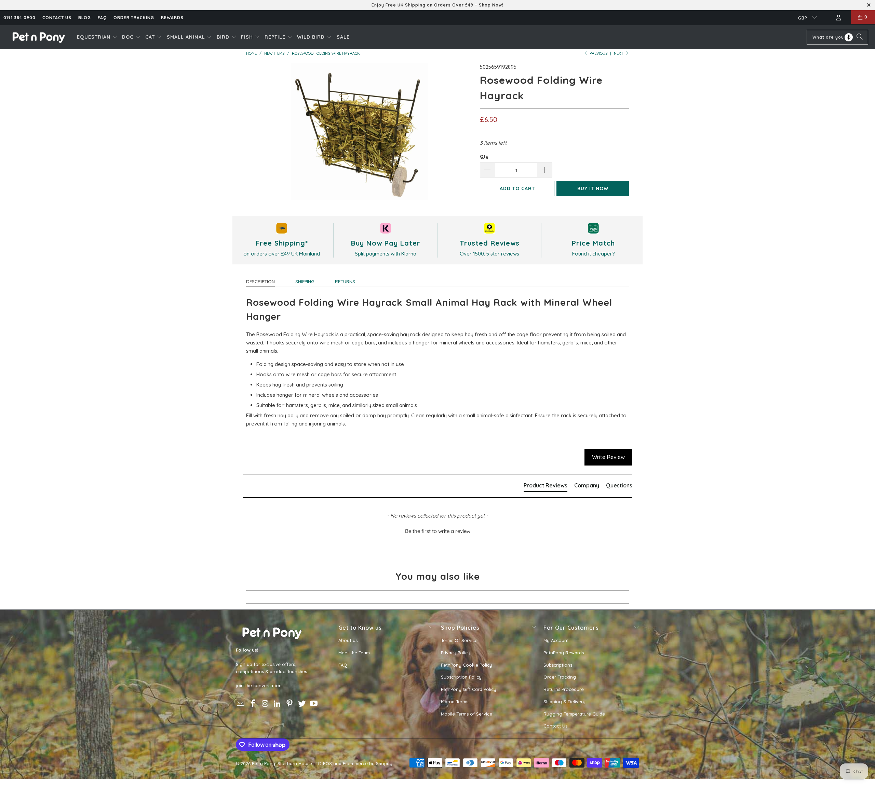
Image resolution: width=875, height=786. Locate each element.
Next (619, 53)
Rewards (172, 17)
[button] (97, 37)
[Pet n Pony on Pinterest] (290, 703)
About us (348, 640)
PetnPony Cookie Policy (466, 665)
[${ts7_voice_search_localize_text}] (849, 37)
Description (260, 281)
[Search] (859, 37)
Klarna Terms (454, 701)
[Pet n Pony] (38, 37)
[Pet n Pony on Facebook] (253, 703)
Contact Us (555, 726)
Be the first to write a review (437, 531)
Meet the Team (354, 652)
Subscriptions (557, 665)
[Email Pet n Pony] (241, 703)
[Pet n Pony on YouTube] (314, 703)
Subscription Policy (461, 677)
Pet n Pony (263, 763)
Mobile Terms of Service (466, 714)
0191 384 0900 (19, 17)
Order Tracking (133, 17)
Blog (84, 17)
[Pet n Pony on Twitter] (302, 703)
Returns (345, 281)
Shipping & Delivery (564, 701)
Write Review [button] (608, 457)
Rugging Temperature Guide (574, 714)
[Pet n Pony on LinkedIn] (277, 703)
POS (327, 763)
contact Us (56, 17)
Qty (484, 156)
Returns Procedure (563, 689)
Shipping (304, 281)
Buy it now (592, 188)
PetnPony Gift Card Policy (468, 689)
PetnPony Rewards (563, 652)
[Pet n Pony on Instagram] (265, 703)
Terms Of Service (459, 640)
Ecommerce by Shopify (367, 763)
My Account (556, 640)
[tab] (545, 487)
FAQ (102, 17)
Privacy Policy (455, 652)
